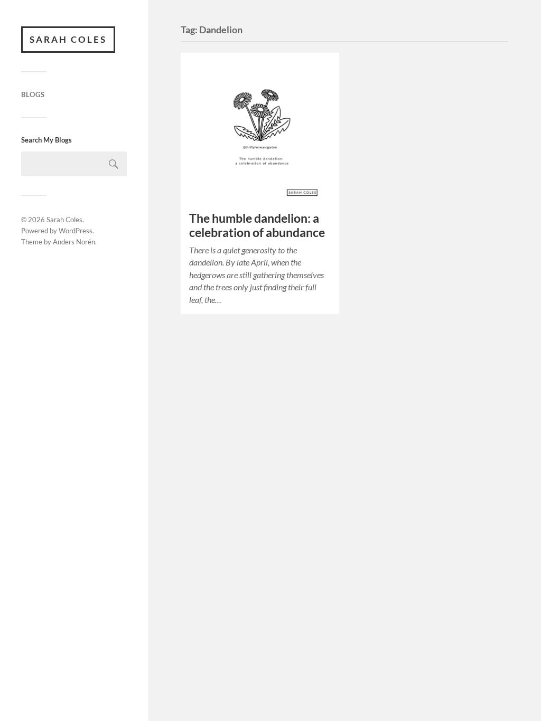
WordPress (75, 230)
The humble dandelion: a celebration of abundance (257, 225)
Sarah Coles (68, 39)
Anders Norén (74, 242)
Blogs (33, 94)
